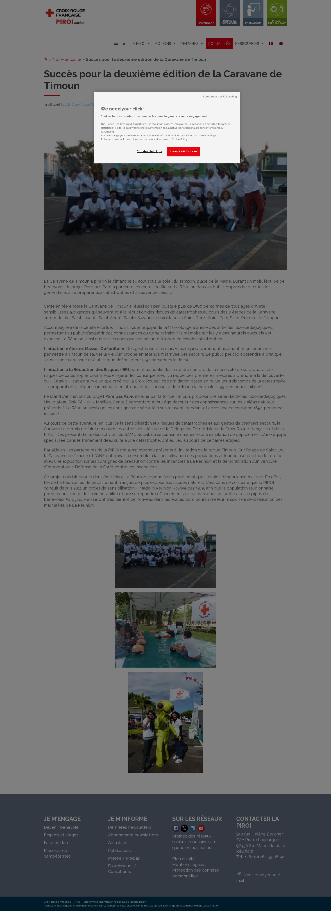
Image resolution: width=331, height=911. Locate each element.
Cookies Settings (149, 151)
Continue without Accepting (220, 96)
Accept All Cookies (183, 151)
